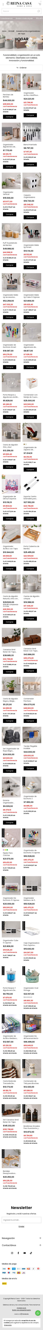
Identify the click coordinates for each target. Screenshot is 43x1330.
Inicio (4, 31)
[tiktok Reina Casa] (31, 1253)
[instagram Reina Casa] (12, 1253)
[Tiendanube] (21, 1314)
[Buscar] (38, 11)
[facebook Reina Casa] (18, 1253)
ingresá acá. (21, 1308)
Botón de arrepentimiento (21, 1310)
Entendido (8, 1325)
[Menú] (3, 4)
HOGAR (11, 31)
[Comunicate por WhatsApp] (38, 1313)
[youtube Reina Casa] (25, 1253)
